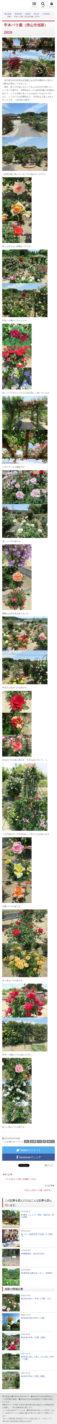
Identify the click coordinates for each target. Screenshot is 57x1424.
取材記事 (18, 13)
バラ (39, 1141)
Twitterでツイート (30, 1150)
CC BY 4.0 (32, 1413)
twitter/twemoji (34, 1410)
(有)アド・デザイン (41, 1418)
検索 (43, 7)
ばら (26, 1141)
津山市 (36, 13)
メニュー (34, 7)
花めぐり (51, 1141)
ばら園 (33, 1141)
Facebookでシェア (29, 1157)
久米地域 (45, 13)
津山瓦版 (8, 5)
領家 (9, 16)
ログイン (52, 7)
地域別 (27, 13)
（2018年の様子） (22, 99)
